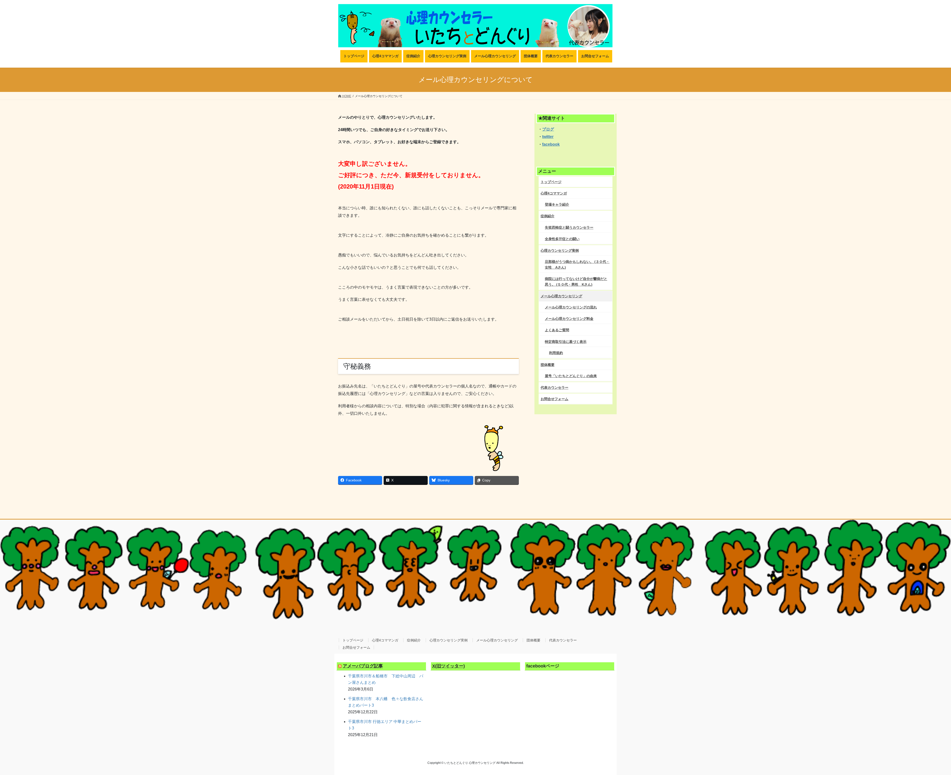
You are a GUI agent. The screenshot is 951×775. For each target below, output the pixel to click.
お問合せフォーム (554, 399)
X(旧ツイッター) (448, 666)
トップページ (551, 182)
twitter (548, 137)
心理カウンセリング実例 (560, 250)
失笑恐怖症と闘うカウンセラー (569, 227)
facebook (551, 144)
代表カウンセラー (554, 387)
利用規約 (556, 353)
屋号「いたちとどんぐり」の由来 (571, 376)
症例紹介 (548, 216)
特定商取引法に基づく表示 (565, 342)
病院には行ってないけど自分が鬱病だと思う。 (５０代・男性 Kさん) (576, 281)
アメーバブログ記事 (363, 666)
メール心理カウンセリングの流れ (571, 307)
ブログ (548, 129)
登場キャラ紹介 (557, 204)
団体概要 (548, 365)
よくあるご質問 (557, 330)
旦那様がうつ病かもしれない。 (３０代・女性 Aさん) (577, 264)
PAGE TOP (926, 747)
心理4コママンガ (554, 193)
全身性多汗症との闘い (562, 239)
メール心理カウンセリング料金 (569, 319)
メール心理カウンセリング (561, 296)
